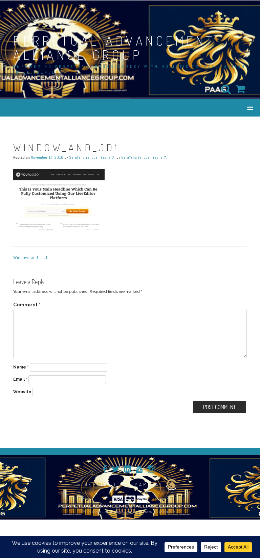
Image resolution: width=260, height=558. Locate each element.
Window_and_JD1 (30, 257)
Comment (26, 304)
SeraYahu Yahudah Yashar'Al (92, 157)
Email (20, 379)
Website (22, 391)
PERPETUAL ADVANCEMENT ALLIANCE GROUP (114, 47)
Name (21, 367)
